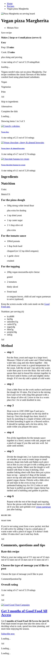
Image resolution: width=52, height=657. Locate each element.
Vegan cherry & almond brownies (13, 148)
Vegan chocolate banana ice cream (13, 165)
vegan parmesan (43, 507)
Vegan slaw (5, 132)
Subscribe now (8, 633)
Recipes (10, 6)
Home (10, 3)
